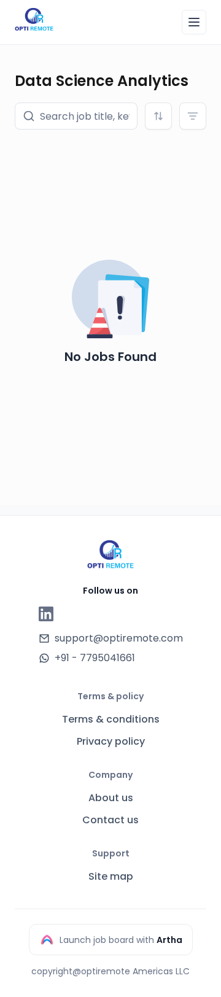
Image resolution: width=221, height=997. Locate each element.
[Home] (34, 20)
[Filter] (192, 116)
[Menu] (194, 22)
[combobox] (158, 116)
